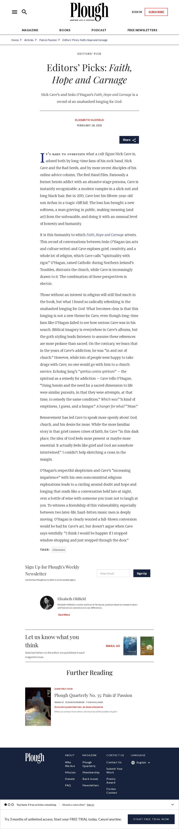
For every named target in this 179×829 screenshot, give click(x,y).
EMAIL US (113, 646)
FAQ (68, 785)
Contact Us (113, 762)
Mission (70, 772)
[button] (14, 12)
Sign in (90, 804)
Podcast (99, 30)
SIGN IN (137, 11)
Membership (91, 772)
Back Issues (90, 778)
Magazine (30, 30)
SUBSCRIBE (156, 12)
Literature (59, 549)
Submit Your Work (114, 770)
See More (64, 614)
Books (64, 30)
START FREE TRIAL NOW (151, 819)
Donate (70, 778)
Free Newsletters (142, 30)
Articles (29, 39)
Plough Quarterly (89, 763)
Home (15, 39)
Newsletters (91, 785)
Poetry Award (111, 780)
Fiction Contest (111, 790)
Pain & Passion (48, 39)
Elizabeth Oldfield (89, 120)
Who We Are (70, 763)
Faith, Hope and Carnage (105, 235)
